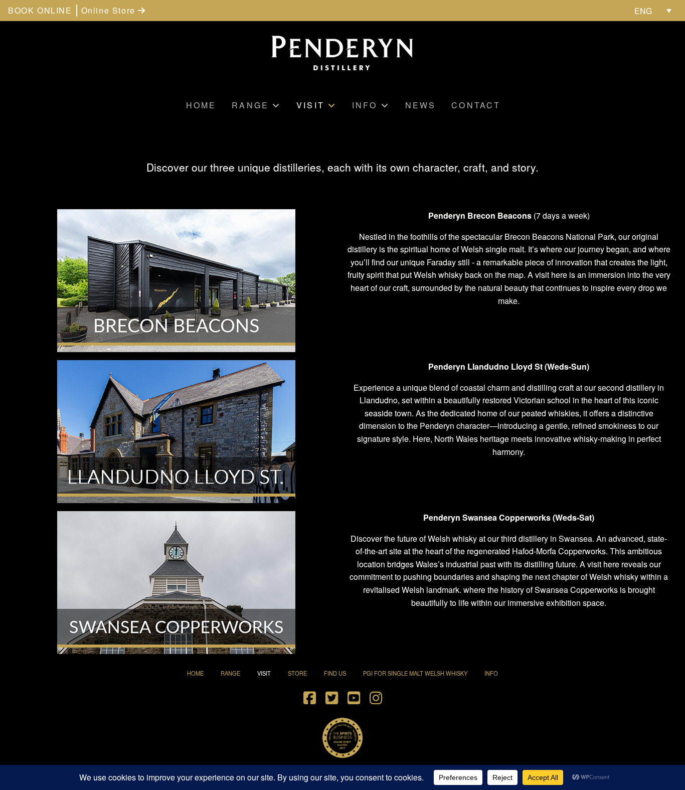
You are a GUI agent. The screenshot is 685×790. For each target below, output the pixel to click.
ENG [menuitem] (643, 11)
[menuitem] (653, 10)
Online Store (109, 10)
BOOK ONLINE (40, 10)
